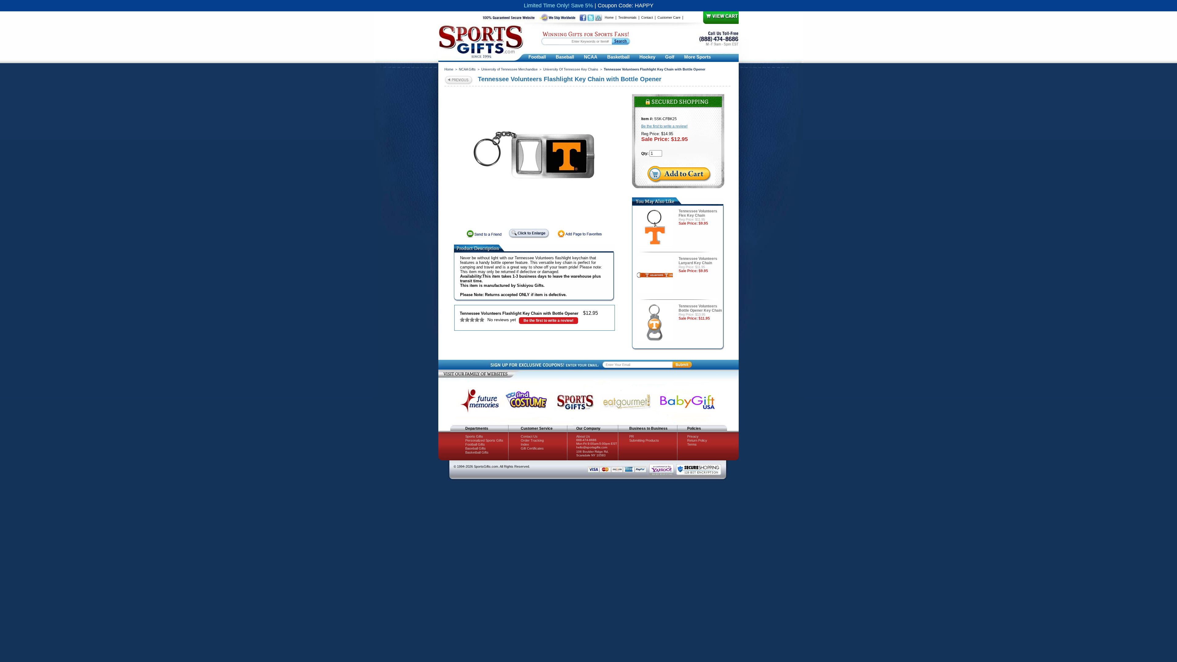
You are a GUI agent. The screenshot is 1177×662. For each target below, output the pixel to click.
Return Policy (697, 440)
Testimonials (627, 17)
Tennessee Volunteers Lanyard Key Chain (698, 261)
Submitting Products (644, 440)
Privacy (693, 436)
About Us (583, 436)
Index (525, 444)
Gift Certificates (532, 448)
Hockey (647, 56)
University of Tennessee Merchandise (509, 69)
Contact (647, 17)
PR (631, 436)
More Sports (697, 56)
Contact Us (529, 436)
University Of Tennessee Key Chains (570, 69)
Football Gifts (475, 444)
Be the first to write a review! (548, 320)
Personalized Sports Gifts (484, 440)
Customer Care (668, 17)
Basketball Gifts (477, 452)
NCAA (590, 56)
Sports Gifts (474, 436)
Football (537, 56)
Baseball (565, 56)
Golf (669, 56)
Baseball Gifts (475, 448)
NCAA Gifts (467, 69)
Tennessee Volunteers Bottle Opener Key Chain (700, 308)
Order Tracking (532, 440)
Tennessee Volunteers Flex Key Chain (698, 213)
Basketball (618, 56)
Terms (692, 444)
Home (609, 17)
